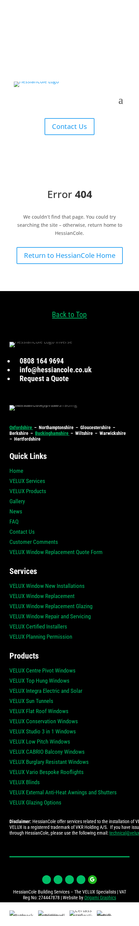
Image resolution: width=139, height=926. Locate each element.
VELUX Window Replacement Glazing (50, 607)
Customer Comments (33, 542)
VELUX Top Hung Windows (39, 681)
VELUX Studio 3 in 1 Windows (42, 732)
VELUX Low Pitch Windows (39, 742)
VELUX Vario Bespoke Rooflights (46, 772)
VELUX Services (27, 481)
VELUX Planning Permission (40, 637)
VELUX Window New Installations (47, 586)
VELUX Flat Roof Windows (38, 711)
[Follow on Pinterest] (81, 879)
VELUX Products (27, 491)
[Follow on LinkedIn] (69, 879)
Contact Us (69, 126)
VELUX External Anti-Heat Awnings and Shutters (63, 793)
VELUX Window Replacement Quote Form (56, 552)
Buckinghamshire (52, 433)
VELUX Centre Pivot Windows (42, 671)
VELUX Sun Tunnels (31, 701)
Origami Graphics (100, 897)
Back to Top (69, 314)
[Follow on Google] (92, 879)
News (15, 512)
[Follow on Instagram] (58, 879)
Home (16, 471)
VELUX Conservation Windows (43, 722)
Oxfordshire (21, 427)
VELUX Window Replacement (42, 596)
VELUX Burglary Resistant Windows (49, 762)
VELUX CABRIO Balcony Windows (47, 752)
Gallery (17, 502)
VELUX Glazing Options (35, 803)
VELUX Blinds (24, 783)
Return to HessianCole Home (69, 255)
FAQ (14, 522)
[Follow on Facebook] (46, 879)
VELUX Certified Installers (38, 627)
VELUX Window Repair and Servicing (50, 617)
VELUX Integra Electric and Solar (45, 691)
